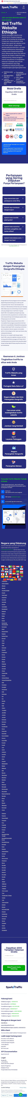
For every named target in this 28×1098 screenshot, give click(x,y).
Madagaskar (5, 763)
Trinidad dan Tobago (7, 895)
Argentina (4, 597)
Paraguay (4, 820)
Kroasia (3, 742)
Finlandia (4, 664)
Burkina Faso (5, 636)
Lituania (3, 761)
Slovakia (4, 865)
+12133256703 (14, 1001)
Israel (3, 703)
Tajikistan (4, 884)
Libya (3, 759)
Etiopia (3, 659)
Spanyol (4, 872)
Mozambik (4, 791)
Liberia (3, 756)
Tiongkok (4, 710)
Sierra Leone (5, 858)
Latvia (3, 749)
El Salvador (4, 652)
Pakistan (4, 813)
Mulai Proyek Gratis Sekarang (14, 968)
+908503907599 (15, 1016)
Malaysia (4, 768)
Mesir (3, 782)
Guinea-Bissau (5, 678)
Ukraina (3, 907)
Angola (3, 592)
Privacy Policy (23, 1087)
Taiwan (3, 881)
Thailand (4, 888)
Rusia (3, 846)
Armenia (4, 599)
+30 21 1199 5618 (15, 1006)
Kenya (3, 729)
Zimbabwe (4, 930)
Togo (3, 893)
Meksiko (4, 780)
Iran (3, 698)
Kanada (3, 724)
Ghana (3, 671)
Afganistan (4, 581)
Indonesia (4, 694)
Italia (3, 705)
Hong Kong (4, 689)
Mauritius (4, 777)
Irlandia (3, 701)
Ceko (3, 640)
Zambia (3, 928)
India (3, 691)
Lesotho (4, 754)
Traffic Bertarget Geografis (7, 1042)
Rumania (4, 844)
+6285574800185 (18, 1011)
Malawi (3, 766)
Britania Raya (5, 631)
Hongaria (4, 687)
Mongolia (4, 786)
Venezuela (4, 916)
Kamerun (4, 722)
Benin (3, 618)
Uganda (3, 904)
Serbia (3, 856)
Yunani (3, 925)
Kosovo (3, 738)
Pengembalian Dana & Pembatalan (9, 1069)
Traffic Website (5, 1044)
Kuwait (3, 745)
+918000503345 (15, 1013)
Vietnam (4, 918)
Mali (3, 770)
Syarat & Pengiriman (6, 1065)
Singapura (4, 860)
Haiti (3, 682)
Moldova (4, 784)
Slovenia (4, 867)
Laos (3, 747)
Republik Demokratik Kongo (7, 839)
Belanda (4, 611)
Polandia (4, 825)
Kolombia (4, 733)
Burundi (3, 638)
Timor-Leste (5, 890)
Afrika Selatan (5, 583)
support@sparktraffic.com (14, 245)
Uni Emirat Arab (5, 909)
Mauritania (4, 775)
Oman (3, 810)
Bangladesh (4, 609)
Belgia (3, 616)
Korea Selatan (5, 735)
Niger (3, 800)
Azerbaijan (4, 606)
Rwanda (4, 849)
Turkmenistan (5, 902)
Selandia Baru (5, 851)
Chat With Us (4, 1022)
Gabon (3, 708)
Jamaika (4, 712)
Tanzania (4, 886)
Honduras (4, 684)
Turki (3, 900)
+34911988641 (13, 1004)
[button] (24, 7)
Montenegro (5, 789)
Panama (4, 815)
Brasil (3, 629)
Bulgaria (4, 633)
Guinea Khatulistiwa (6, 680)
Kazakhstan (4, 726)
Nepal (3, 798)
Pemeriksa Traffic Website (7, 1038)
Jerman (4, 717)
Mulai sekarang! (14, 106)
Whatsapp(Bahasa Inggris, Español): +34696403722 (13, 1027)
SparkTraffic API (5, 1054)
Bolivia (3, 620)
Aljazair (3, 588)
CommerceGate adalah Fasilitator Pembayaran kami (13, 1032)
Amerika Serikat (5, 590)
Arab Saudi (4, 595)
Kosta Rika (4, 740)
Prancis (3, 829)
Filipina (3, 661)
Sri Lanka (4, 874)
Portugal (4, 827)
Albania (3, 586)
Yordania (4, 923)
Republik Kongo (5, 842)
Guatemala (4, 673)
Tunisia (3, 897)
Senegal (4, 853)
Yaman (3, 921)
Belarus (3, 613)
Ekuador (4, 650)
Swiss (3, 879)
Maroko (3, 773)
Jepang (3, 715)
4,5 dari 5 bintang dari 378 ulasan (20, 2)
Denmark (4, 647)
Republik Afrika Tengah (5, 835)
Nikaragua (4, 805)
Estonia (3, 657)
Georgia (4, 668)
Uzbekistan (4, 914)
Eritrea (3, 654)
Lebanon (4, 752)
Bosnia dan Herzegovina (5, 623)
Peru (3, 822)
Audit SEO (3, 1046)
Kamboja (4, 719)
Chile (3, 645)
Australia (4, 602)
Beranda (3, 12)
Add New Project (15, 497)
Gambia (4, 666)
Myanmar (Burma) (6, 793)
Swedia (3, 877)
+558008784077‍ (14, 1008)
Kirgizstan (4, 731)
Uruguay (4, 911)
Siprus (3, 863)
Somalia (4, 870)
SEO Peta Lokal (4, 1048)
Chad (3, 643)
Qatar (3, 832)
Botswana (4, 627)
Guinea (3, 675)
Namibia (4, 796)
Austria (3, 604)
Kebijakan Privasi (5, 1067)
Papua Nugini (5, 818)
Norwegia (4, 807)
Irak (2, 696)
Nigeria (3, 803)
